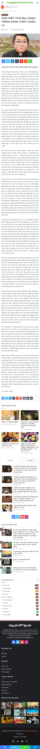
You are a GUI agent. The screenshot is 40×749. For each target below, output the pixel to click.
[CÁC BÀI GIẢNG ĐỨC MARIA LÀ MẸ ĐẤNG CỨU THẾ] (7, 508)
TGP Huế (4, 690)
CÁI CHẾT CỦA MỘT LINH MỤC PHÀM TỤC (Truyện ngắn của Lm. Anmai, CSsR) (25, 544)
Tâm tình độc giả (8, 600)
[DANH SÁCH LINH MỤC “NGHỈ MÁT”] (7, 720)
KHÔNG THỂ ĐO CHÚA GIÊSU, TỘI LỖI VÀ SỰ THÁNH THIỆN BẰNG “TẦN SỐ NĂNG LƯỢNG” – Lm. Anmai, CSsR (29, 447)
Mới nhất (10, 460)
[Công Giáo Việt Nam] (20, 2)
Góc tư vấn (13, 11)
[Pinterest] (17, 398)
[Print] (31, 398)
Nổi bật (30, 460)
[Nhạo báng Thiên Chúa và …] (33, 720)
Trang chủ (6, 11)
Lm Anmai (5, 29)
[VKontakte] (24, 398)
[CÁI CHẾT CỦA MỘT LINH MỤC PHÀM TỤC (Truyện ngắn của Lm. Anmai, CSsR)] (6, 545)
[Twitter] (6, 398)
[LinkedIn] (10, 398)
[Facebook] (3, 398)
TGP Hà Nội (4, 687)
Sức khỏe (5, 608)
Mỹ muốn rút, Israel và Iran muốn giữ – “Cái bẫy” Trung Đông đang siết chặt (30, 424)
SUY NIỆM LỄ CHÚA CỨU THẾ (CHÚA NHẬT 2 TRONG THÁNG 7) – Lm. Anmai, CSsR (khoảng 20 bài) (26, 498)
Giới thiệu (4, 653)
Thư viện (5, 603)
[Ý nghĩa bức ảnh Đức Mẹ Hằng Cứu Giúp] (10, 437)
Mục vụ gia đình (7, 597)
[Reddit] (20, 398)
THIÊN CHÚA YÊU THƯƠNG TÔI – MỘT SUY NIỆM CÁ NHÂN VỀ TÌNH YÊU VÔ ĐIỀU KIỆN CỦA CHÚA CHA (25, 490)
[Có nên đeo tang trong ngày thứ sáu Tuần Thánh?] (6, 553)
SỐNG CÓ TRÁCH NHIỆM (9, 422)
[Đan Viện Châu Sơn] (33, 712)
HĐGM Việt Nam (6, 684)
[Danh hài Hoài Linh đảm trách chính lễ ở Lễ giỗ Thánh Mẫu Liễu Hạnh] (20, 720)
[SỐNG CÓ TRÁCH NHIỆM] (10, 415)
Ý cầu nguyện (7, 614)
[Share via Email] (27, 398)
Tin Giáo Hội (6, 591)
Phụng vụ (5, 594)
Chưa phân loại (7, 606)
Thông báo (6, 611)
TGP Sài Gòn (5, 693)
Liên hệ (3, 656)
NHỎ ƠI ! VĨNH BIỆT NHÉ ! (21, 559)
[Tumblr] (13, 398)
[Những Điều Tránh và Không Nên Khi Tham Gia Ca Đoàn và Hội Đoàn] (6, 570)
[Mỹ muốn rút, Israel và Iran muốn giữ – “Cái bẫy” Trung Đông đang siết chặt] (30, 415)
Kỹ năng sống (7, 588)
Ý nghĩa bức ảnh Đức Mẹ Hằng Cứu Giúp (10, 444)
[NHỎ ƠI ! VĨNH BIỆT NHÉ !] (6, 562)
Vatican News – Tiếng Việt (9, 681)
